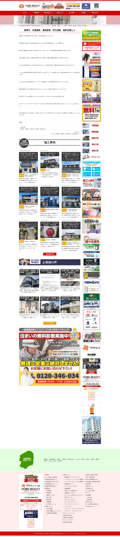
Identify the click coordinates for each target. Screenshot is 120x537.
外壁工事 (70, 220)
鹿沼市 (60, 461)
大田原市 (64, 459)
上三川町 (64, 150)
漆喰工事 (49, 499)
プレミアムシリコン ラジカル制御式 (74, 481)
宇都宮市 (42, 150)
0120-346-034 (92, 383)
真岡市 (97, 459)
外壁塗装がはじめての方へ (52, 481)
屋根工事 (28, 150)
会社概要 (83, 13)
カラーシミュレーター (69, 513)
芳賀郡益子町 (65, 220)
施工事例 (72, 13)
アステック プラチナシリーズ (73, 511)
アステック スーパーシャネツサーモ (74, 508)
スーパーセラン (69, 506)
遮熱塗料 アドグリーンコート (72, 477)
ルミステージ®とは (70, 499)
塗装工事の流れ (48, 13)
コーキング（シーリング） (69, 268)
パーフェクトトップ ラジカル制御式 (74, 479)
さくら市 (21, 220)
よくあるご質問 (90, 490)
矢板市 (58, 459)
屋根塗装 (49, 185)
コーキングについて (69, 520)
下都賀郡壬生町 (65, 185)
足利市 (87, 459)
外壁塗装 (24, 150)
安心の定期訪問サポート (92, 479)
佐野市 (92, 459)
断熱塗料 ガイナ (69, 484)
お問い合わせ (95, 13)
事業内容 (36, 13)
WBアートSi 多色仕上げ (71, 490)
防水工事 (49, 497)
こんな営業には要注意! (92, 504)
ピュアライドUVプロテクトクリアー (74, 495)
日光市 (83, 459)
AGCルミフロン (69, 497)
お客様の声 (89, 488)
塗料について (67, 475)
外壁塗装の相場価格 (52, 513)
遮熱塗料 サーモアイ (70, 493)
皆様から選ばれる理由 (92, 475)
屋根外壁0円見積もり (51, 486)
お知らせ (89, 497)
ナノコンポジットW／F (71, 486)
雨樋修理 (49, 502)
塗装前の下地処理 (68, 517)
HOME (25, 13)
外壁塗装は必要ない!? (51, 479)
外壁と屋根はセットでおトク (54, 511)
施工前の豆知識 (68, 522)
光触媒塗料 (68, 488)
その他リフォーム (51, 504)
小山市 (41, 185)
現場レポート (89, 486)
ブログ (88, 493)
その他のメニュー (90, 506)
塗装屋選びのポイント (51, 484)
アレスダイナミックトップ (72, 504)
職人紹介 (89, 499)
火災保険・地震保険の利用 (93, 481)
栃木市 (55, 461)
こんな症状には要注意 (51, 477)
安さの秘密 (49, 508)
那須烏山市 (71, 459)
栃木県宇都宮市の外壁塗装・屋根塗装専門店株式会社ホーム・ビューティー (54, 533)
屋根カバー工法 (51, 495)
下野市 (20, 150)
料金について (60, 13)
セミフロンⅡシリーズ (70, 502)
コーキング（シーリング (71, 150)
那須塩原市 (52, 459)
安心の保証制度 (90, 477)
